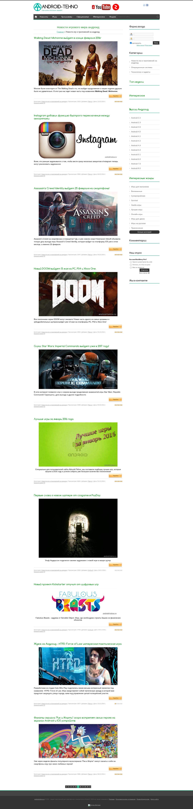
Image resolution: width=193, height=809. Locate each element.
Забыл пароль (140, 45)
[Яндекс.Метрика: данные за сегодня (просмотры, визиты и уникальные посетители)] (94, 805)
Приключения (137, 228)
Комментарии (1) (39, 775)
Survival (134, 200)
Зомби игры (136, 205)
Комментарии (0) (39, 103)
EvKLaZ (90, 570)
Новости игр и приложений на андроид (54, 101)
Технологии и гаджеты (140, 72)
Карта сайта (155, 799)
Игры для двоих (138, 219)
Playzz (90, 101)
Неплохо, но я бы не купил (141, 264)
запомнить (136, 43)
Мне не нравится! (138, 267)
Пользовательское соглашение (125, 799)
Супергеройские (138, 196)
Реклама (111, 799)
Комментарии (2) (39, 572)
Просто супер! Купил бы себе (142, 262)
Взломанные (136, 191)
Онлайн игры (136, 214)
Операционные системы (141, 67)
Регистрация (148, 45)
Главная (60, 32)
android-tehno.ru (39, 799)
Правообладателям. (143, 799)
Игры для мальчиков (140, 187)
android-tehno (60, 6)
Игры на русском (138, 223)
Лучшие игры (136, 210)
